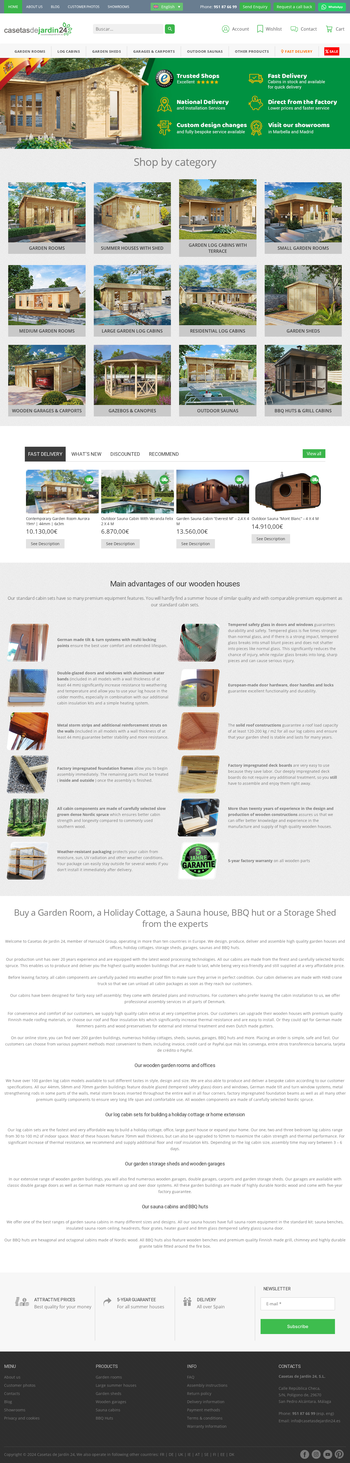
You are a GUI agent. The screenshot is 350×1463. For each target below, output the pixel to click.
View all (314, 454)
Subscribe (297, 1326)
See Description (45, 543)
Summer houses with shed (132, 248)
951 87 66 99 (225, 6)
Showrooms (118, 6)
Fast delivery (45, 454)
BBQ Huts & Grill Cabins (303, 411)
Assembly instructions (207, 1385)
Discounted (125, 454)
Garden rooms (109, 1377)
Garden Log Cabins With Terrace (218, 248)
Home (13, 6)
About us (34, 6)
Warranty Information (207, 1426)
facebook (304, 1454)
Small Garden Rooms (303, 248)
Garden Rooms (29, 51)
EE (222, 1454)
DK (231, 1454)
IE (189, 1454)
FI (214, 1454)
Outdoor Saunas (205, 51)
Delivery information (205, 1401)
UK (180, 1454)
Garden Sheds (106, 51)
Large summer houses (116, 1385)
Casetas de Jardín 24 (56, 1454)
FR (162, 1454)
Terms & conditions (205, 1418)
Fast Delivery (298, 51)
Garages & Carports (154, 51)
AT (197, 1454)
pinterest (339, 1454)
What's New (86, 454)
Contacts (12, 1393)
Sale (333, 51)
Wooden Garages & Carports (47, 411)
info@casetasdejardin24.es (315, 1420)
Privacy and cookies (22, 1418)
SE (206, 1454)
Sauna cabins (108, 1409)
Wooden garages (111, 1401)
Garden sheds (108, 1393)
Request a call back (294, 6)
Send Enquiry (255, 6)
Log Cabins (68, 51)
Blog (55, 6)
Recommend (164, 454)
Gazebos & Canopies (132, 411)
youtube (327, 1454)
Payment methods (203, 1409)
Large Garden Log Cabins (132, 331)
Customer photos (84, 6)
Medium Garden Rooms (47, 331)
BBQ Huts (104, 1418)
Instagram (316, 1454)
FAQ (190, 1377)
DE (171, 1454)
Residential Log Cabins (217, 331)
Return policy (199, 1393)
